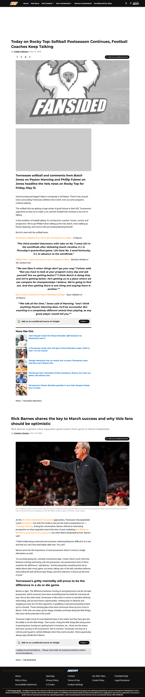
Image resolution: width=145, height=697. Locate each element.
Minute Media (16, 690)
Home (18, 401)
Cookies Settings (75, 684)
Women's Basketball (83, 3)
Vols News (35, 3)
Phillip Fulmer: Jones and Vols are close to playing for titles (42, 259)
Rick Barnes (27, 523)
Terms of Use (74, 680)
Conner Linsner (21, 433)
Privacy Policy (52, 680)
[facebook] (130, 3)
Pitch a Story (21, 680)
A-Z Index (50, 684)
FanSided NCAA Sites (103, 3)
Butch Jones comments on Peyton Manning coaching (40, 294)
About (26, 3)
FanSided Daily (121, 676)
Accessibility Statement (26, 684)
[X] (126, 3)
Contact (71, 676)
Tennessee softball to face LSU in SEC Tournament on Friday (43, 238)
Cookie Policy (98, 680)
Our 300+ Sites (98, 676)
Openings (50, 676)
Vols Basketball (29, 660)
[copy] (29, 57)
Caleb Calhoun (21, 52)
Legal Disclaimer (122, 680)
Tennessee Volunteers (32, 401)
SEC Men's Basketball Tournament (37, 520)
